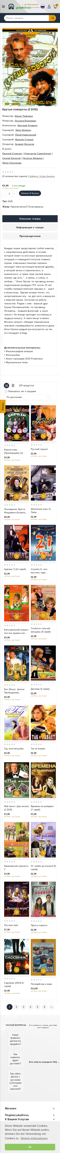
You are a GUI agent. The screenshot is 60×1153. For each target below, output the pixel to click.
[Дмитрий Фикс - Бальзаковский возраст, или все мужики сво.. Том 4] (16, 603)
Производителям (30, 236)
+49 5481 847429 (31, 5)
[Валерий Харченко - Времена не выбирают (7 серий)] (43, 780)
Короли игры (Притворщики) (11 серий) (13, 453)
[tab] (30, 218)
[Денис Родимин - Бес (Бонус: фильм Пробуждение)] (16, 663)
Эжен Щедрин (23, 130)
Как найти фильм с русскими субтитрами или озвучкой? (15, 1081)
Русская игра (11, 925)
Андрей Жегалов (24, 144)
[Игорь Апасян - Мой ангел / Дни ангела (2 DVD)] (16, 780)
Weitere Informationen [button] (34, 1138)
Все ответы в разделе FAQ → (44, 1062)
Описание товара (30, 218)
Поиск (52, 18)
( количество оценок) (15, 176)
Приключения (18, 206)
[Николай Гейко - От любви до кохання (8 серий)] (43, 839)
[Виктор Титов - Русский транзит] (43, 423)
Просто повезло (39, 925)
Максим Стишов (24, 139)
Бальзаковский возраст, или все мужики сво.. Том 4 (16, 633)
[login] (49, 6)
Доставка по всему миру (34, 7)
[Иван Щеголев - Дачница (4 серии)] (43, 662)
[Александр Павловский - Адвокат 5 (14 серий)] (16, 543)
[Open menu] (4, 6)
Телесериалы (35, 206)
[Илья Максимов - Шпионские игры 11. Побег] (43, 483)
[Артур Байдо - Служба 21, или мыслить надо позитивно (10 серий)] (43, 543)
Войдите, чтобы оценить (42, 176)
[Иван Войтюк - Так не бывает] (43, 722)
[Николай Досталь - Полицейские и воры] (43, 957)
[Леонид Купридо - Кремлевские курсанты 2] (16, 839)
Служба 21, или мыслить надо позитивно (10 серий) (41, 572)
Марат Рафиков (24, 116)
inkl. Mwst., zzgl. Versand (10, 188)
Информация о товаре (30, 227)
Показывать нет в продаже (22, 391)
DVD (10, 201)
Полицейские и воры (41, 984)
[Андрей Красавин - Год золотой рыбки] (16, 722)
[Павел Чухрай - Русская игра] (16, 899)
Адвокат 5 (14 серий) (15, 569)
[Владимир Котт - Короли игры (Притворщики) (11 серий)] (16, 423)
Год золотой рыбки (14, 748)
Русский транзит (39, 449)
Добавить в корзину (30, 193)
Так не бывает (38, 748)
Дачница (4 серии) (40, 689)
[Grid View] (6, 385)
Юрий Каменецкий (25, 134)
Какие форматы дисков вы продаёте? (15, 1039)
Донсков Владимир (25, 120)
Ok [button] (30, 1147)
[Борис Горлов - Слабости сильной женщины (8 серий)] (43, 602)
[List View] (13, 385)
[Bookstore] (20, 6)
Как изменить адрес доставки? (15, 1059)
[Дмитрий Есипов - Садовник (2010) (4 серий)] (16, 956)
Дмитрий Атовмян (27, 125)
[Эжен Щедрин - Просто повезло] (43, 899)
